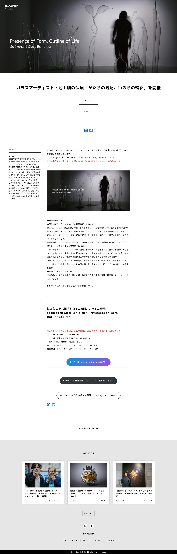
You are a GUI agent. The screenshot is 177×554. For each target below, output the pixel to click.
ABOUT (75, 540)
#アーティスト (84, 428)
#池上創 (94, 428)
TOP (64, 540)
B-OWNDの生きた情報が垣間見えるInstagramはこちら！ (88, 395)
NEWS (98, 540)
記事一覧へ (88, 513)
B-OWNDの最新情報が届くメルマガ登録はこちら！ (88, 380)
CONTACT (110, 540)
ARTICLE (86, 540)
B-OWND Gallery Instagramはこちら (88, 362)
